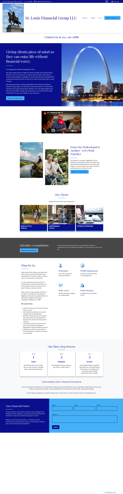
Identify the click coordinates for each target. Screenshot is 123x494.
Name (54, 405)
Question (55, 414)
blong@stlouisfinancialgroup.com (43, 1)
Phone (98, 405)
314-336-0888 (29, 1)
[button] (85, 17)
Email (76, 405)
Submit (55, 427)
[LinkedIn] (106, 1)
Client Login (116, 1)
